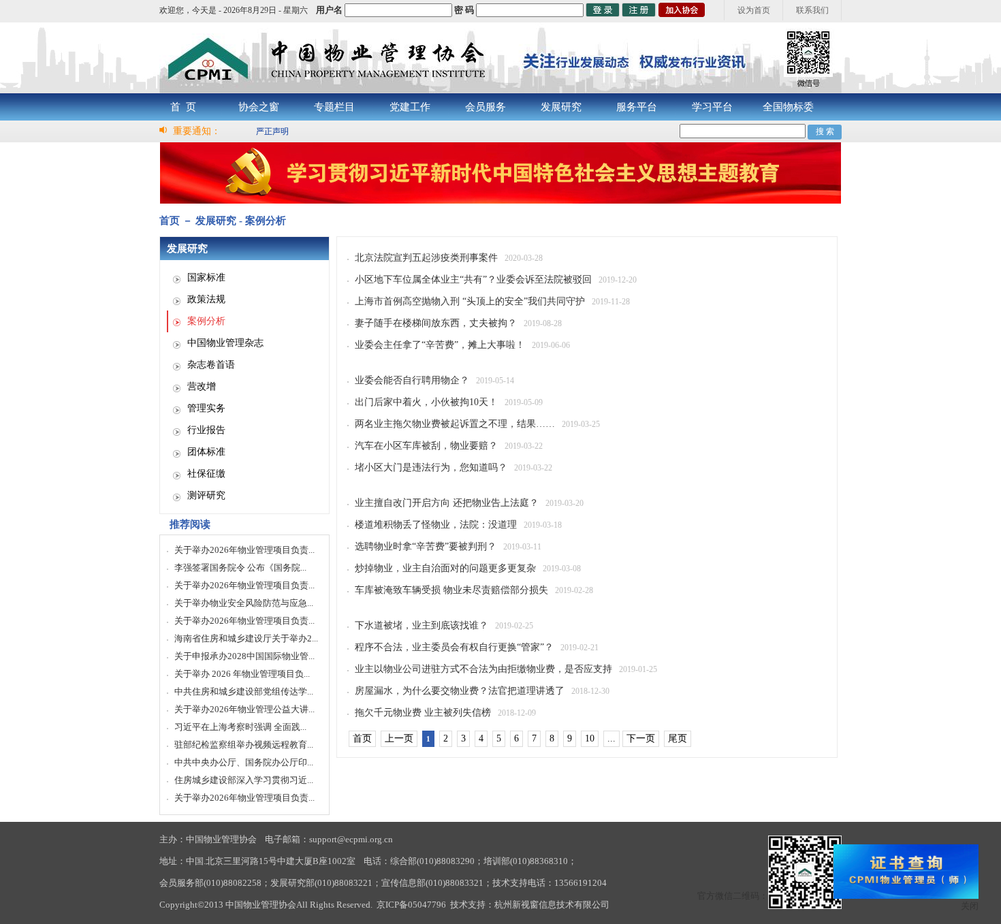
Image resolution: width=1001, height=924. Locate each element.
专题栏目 (334, 106)
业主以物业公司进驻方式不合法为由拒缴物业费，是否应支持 (483, 669)
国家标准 (206, 277)
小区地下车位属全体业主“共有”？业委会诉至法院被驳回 (473, 279)
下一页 (640, 738)
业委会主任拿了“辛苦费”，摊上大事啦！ (440, 345)
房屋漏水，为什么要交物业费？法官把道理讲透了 (460, 691)
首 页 (183, 106)
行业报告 (206, 430)
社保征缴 (206, 473)
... (611, 738)
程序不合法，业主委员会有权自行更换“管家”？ (454, 647)
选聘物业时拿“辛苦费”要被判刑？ (425, 546)
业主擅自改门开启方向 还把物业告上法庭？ (447, 503)
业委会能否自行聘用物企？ (412, 380)
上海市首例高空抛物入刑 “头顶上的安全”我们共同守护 (470, 301)
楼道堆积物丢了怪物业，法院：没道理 (436, 525)
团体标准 (206, 452)
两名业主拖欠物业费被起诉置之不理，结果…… (455, 424)
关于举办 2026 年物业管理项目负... (242, 674)
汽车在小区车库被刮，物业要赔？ (426, 446)
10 (589, 738)
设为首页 (753, 10)
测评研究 (206, 495)
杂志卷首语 (211, 365)
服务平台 (636, 106)
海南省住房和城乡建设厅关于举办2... (246, 638)
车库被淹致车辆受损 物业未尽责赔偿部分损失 (451, 590)
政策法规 (206, 299)
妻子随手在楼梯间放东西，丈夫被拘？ (436, 323)
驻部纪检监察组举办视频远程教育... (243, 744)
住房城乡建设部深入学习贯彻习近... (243, 780)
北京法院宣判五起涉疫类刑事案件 (426, 258)
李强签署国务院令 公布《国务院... (240, 567)
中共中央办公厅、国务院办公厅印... (243, 762)
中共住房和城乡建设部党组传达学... (243, 691)
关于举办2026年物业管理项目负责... (244, 550)
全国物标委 (788, 106)
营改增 (201, 386)
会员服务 (485, 106)
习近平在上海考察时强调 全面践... (240, 727)
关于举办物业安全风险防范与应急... (243, 603)
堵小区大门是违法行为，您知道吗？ (431, 467)
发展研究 (561, 106)
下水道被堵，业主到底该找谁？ (421, 625)
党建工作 (410, 106)
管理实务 (206, 408)
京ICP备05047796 (411, 904)
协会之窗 (258, 106)
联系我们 (812, 10)
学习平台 (712, 106)
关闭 (970, 906)
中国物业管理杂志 (225, 343)
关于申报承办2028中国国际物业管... (244, 656)
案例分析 (206, 321)
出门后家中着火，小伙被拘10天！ (426, 402)
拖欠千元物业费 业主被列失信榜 (423, 712)
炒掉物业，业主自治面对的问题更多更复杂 (445, 568)
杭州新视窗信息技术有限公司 (551, 904)
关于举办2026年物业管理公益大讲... (244, 709)
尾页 (677, 738)
